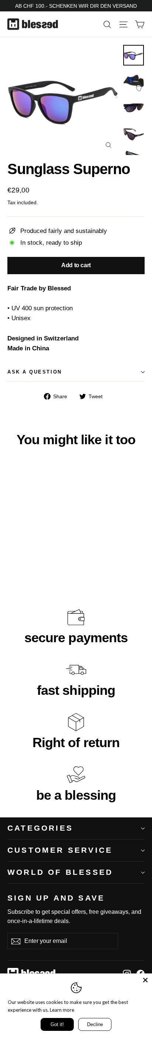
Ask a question (34, 372)
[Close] (145, 980)
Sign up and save (56, 898)
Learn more (62, 1010)
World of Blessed (60, 872)
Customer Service (60, 850)
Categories (40, 828)
